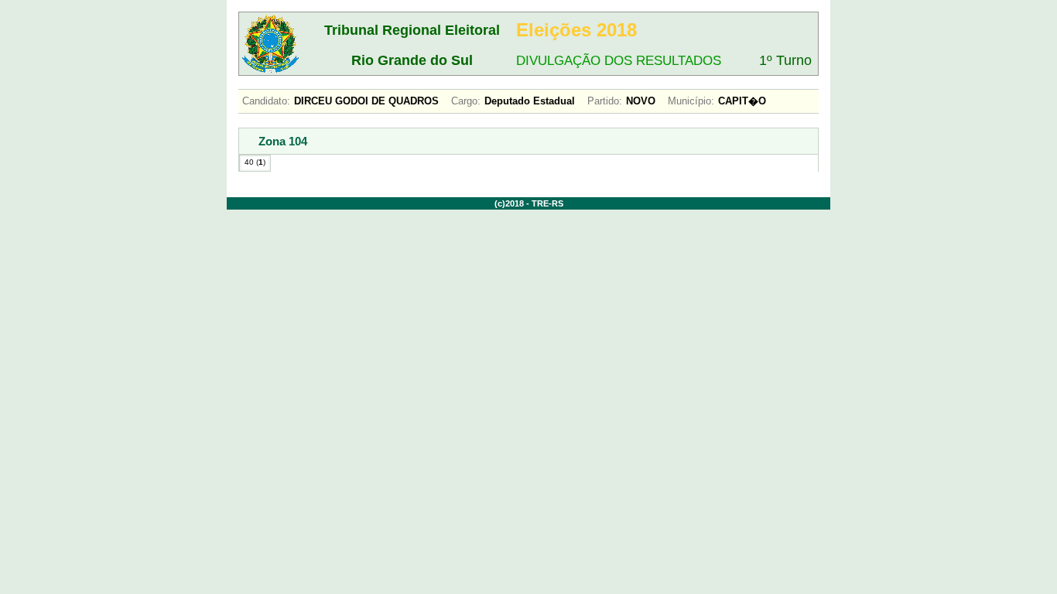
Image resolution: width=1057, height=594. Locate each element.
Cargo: (466, 101)
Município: (691, 101)
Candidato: (266, 101)
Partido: (604, 101)
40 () (255, 162)
